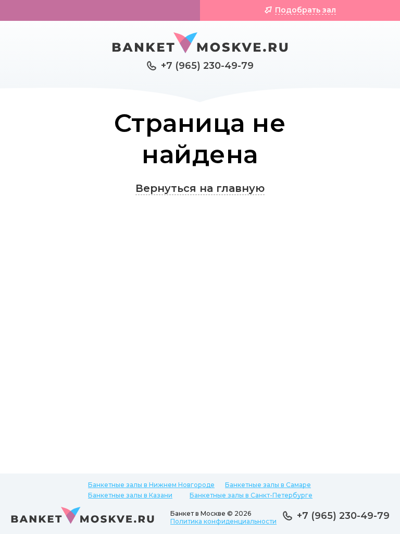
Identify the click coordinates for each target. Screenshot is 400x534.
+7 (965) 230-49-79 (207, 65)
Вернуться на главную (200, 188)
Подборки (105, 10)
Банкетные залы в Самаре (268, 485)
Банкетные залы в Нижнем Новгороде (151, 485)
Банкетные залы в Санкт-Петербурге (251, 495)
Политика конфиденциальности (223, 521)
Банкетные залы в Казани (130, 495)
